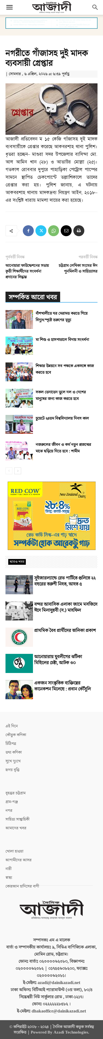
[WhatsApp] (53, 230)
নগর (8, 810)
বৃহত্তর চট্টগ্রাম (15, 793)
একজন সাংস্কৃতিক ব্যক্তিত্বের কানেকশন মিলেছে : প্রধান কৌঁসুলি (62, 686)
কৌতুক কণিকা (15, 735)
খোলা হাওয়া (14, 851)
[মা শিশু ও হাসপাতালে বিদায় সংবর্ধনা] (19, 345)
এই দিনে (11, 726)
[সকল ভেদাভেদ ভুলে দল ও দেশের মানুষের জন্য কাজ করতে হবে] (19, 398)
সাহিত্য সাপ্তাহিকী (17, 819)
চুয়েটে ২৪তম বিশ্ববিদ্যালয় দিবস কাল (62, 418)
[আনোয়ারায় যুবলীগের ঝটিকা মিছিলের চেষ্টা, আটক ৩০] (19, 663)
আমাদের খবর (15, 828)
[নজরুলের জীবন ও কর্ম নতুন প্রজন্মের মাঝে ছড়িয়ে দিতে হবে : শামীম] (19, 450)
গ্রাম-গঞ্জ (11, 802)
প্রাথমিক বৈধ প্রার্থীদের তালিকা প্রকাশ (65, 630)
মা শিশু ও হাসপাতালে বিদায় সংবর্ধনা (62, 340)
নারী (8, 869)
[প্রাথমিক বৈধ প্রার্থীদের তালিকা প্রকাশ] (19, 637)
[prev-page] (8, 470)
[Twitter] (40, 230)
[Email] (66, 230)
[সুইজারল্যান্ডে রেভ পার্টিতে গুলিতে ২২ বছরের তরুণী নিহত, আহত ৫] (19, 584)
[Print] (78, 230)
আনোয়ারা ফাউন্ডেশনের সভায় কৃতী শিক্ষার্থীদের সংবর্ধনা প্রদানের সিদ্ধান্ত (27, 271)
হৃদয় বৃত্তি (12, 770)
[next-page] (17, 470)
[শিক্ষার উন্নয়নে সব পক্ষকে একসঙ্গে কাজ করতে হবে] (19, 371)
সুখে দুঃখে (13, 761)
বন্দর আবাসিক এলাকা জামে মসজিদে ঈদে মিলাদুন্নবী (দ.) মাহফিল (66, 607)
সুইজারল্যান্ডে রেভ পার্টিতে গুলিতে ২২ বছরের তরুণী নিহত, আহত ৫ (65, 581)
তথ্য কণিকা (13, 752)
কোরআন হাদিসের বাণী (22, 886)
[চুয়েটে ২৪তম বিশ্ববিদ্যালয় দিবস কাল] (19, 424)
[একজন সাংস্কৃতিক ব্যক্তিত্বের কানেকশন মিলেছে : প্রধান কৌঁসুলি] (19, 689)
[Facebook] (28, 230)
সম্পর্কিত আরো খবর (33, 297)
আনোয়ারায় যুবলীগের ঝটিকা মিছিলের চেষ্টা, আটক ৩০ (58, 660)
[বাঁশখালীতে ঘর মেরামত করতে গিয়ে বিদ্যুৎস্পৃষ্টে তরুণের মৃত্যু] (19, 319)
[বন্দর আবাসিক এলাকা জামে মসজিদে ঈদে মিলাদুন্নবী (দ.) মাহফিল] (19, 611)
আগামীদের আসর (18, 860)
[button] (9, 7)
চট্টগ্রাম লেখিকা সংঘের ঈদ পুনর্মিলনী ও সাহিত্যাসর (78, 268)
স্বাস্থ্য (8, 877)
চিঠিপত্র (10, 744)
